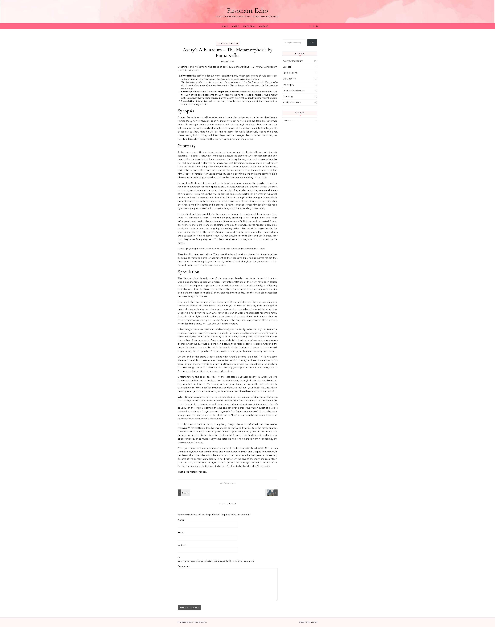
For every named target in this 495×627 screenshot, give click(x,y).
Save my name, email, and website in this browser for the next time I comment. (216, 561)
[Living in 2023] (272, 492)
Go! (312, 42)
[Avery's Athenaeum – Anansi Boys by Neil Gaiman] (183, 492)
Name (181, 520)
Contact (263, 26)
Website (182, 545)
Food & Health (290, 73)
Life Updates (289, 79)
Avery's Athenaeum (228, 44)
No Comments (227, 483)
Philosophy (288, 84)
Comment (183, 566)
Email (181, 532)
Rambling (288, 96)
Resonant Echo (247, 10)
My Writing (249, 26)
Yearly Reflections (292, 102)
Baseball (287, 67)
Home (225, 26)
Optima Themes (200, 622)
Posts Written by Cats (294, 90)
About (235, 26)
